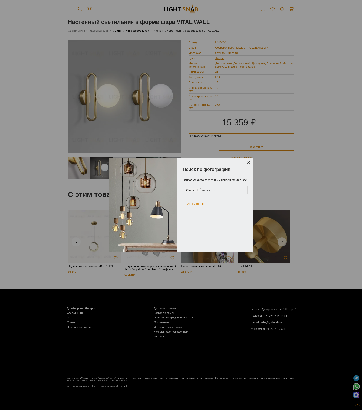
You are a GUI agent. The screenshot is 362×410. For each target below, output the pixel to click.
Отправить (195, 203)
